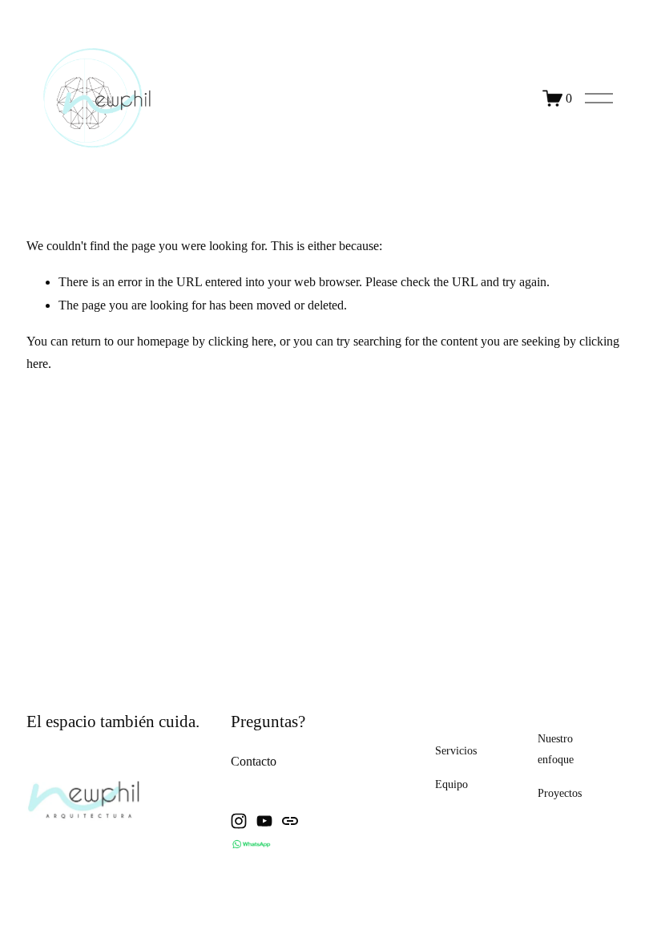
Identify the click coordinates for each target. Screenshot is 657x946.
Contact (250, 761)
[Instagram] (239, 821)
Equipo (451, 784)
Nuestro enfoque (556, 749)
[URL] (290, 821)
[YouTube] (264, 821)
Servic (449, 750)
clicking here (240, 341)
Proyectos (560, 792)
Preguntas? (268, 721)
